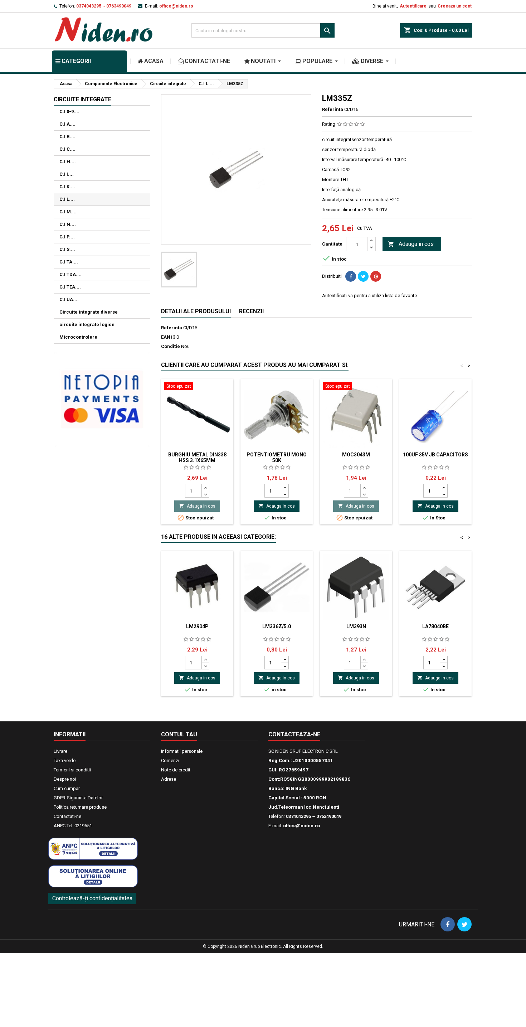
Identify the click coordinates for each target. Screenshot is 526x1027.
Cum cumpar (67, 788)
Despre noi (65, 779)
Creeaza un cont (455, 6)
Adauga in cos (411, 244)
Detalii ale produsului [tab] (196, 311)
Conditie (170, 346)
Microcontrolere (78, 337)
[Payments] (102, 399)
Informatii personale (182, 751)
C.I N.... (67, 224)
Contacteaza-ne (294, 734)
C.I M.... (68, 211)
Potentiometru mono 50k (277, 457)
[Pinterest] (375, 276)
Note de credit (175, 769)
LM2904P (197, 626)
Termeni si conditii (72, 769)
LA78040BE (435, 626)
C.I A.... (67, 124)
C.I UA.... (69, 299)
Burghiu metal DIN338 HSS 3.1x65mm (197, 457)
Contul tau (179, 734)
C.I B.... (67, 136)
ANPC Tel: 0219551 (73, 825)
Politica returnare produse (80, 807)
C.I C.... (67, 149)
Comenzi (170, 760)
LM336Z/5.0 (276, 626)
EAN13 (168, 337)
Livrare (60, 751)
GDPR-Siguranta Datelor (78, 797)
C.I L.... (67, 199)
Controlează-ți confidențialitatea (92, 898)
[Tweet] (363, 276)
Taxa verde (65, 760)
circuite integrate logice (87, 324)
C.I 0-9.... (69, 111)
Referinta (332, 109)
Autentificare (413, 6)
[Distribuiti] (350, 276)
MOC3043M (356, 454)
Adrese (168, 779)
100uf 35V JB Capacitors (435, 454)
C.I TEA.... (70, 287)
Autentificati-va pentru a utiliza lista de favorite (369, 295)
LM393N (356, 626)
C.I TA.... (68, 262)
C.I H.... (67, 161)
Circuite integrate (82, 99)
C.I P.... (67, 236)
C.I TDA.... (70, 274)
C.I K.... (67, 186)
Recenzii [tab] (251, 311)
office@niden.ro (176, 6)
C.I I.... (66, 174)
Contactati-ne (67, 816)
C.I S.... (67, 249)
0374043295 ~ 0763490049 (103, 6)
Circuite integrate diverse (88, 312)
